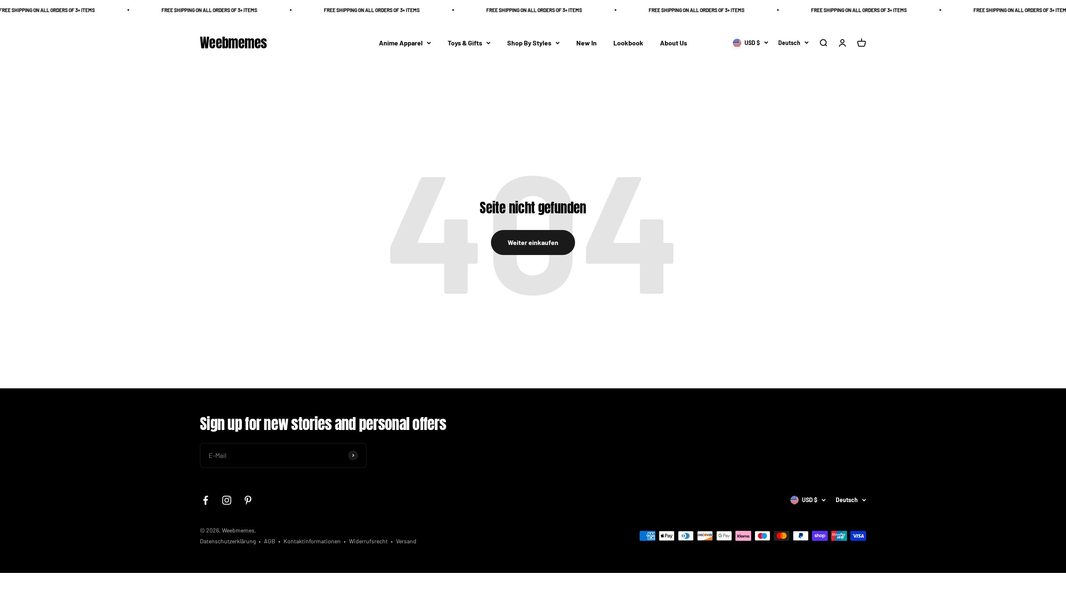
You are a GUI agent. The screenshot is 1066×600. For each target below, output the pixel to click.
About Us (673, 43)
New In (586, 43)
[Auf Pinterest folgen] (248, 500)
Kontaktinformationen (312, 541)
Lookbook (628, 43)
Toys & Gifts (465, 43)
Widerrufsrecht (368, 541)
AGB (269, 541)
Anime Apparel (401, 43)
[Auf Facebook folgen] (205, 500)
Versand (406, 541)
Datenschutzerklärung (228, 541)
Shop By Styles (529, 43)
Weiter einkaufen (533, 242)
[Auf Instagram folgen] (226, 500)
